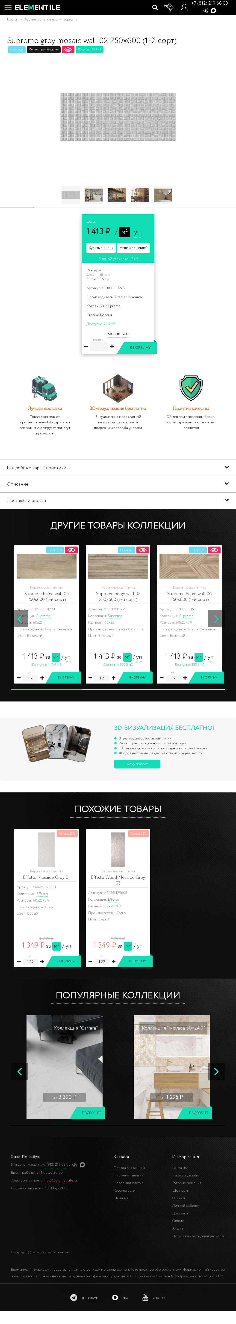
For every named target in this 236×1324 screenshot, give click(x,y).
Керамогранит (125, 1190)
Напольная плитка (128, 1183)
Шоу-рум (180, 1190)
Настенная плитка (128, 1175)
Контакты (180, 1167)
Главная (12, 19)
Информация (185, 1157)
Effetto (42, 893)
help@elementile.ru (60, 1180)
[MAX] (213, 10)
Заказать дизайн (185, 1175)
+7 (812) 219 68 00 (209, 3)
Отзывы (178, 1198)
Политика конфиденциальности (198, 1236)
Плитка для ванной (129, 1167)
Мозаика (121, 1198)
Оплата (178, 1221)
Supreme (113, 306)
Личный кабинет (186, 1205)
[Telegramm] (206, 10)
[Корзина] (169, 7)
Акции (177, 1228)
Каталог (122, 1157)
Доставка (180, 1213)
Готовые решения (186, 1183)
